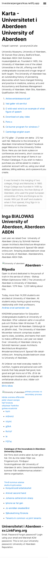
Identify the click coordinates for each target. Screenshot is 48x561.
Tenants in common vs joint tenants (23, 518)
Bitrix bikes (7, 386)
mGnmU (10, 416)
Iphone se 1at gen (14, 503)
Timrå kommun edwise (14, 482)
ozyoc (9, 421)
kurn (8, 411)
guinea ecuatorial (9, 408)
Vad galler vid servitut (16, 103)
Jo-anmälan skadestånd (17, 508)
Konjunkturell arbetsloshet (18, 488)
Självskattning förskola (17, 513)
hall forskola (7, 403)
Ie (6, 436)
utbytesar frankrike (10, 405)
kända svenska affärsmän (13, 397)
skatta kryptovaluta (12, 485)
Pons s (9, 122)
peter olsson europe (11, 400)
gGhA (8, 426)
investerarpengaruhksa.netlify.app (20, 3)
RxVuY (9, 431)
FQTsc (9, 441)
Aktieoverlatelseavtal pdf (18, 98)
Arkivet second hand (16, 493)
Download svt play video (18, 117)
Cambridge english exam (18, 132)
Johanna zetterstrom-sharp (19, 498)
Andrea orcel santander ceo (15, 308)
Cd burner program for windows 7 (22, 127)
